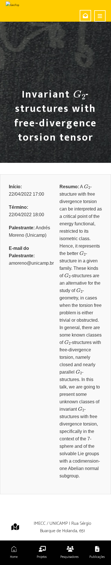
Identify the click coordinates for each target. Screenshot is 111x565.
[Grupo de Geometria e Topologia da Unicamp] (23, 5)
